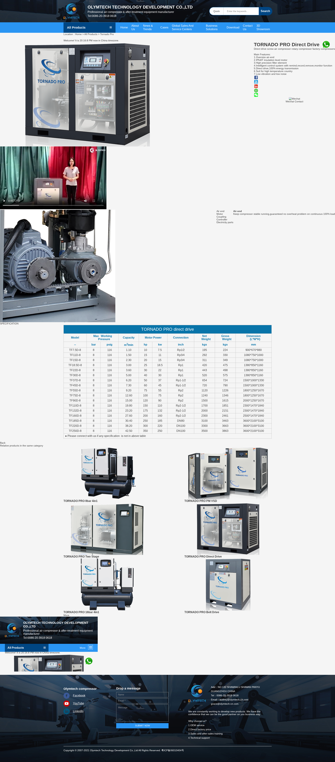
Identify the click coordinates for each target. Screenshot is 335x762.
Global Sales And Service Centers (182, 27)
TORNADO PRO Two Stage (81, 556)
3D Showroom (263, 27)
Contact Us (247, 27)
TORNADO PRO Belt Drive (201, 612)
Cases (164, 27)
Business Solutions (212, 27)
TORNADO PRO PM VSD (200, 500)
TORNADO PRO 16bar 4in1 (81, 612)
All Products (90, 34)
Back (2, 442)
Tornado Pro (107, 34)
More (66, 615)
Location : (69, 34)
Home (124, 27)
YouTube (78, 703)
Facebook (79, 695)
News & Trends (148, 27)
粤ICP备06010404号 (172, 750)
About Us (135, 27)
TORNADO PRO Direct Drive (203, 556)
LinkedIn (78, 711)
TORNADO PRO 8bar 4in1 (81, 500)
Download (233, 27)
